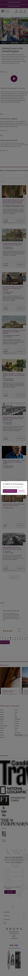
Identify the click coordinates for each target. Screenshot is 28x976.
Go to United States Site (10, 490)
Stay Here (21, 490)
